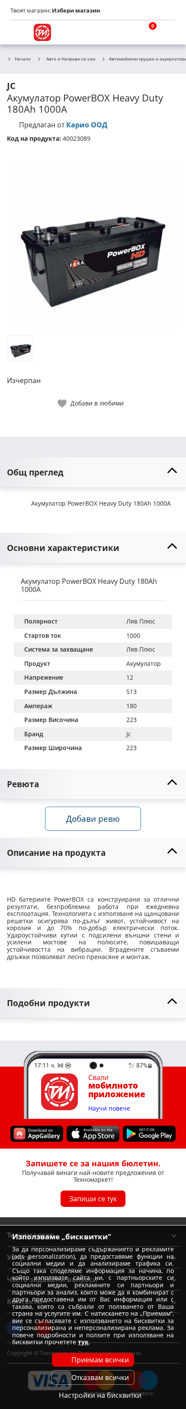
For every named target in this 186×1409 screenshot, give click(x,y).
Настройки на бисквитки (100, 1395)
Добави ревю (93, 818)
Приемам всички (100, 1360)
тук (83, 1342)
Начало (23, 59)
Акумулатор (143, 663)
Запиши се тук (93, 1198)
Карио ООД (86, 125)
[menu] (19, 32)
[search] (125, 32)
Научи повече (109, 1108)
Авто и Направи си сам (70, 59)
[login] (167, 32)
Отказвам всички (100, 1377)
